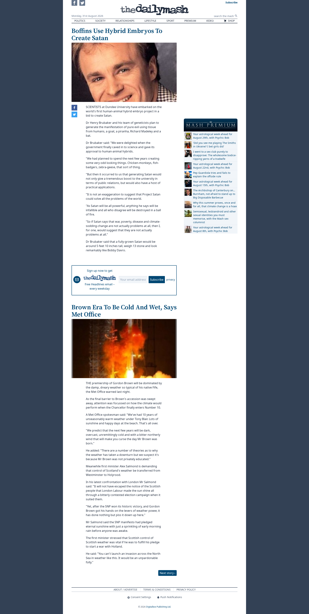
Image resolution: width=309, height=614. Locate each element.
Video (210, 20)
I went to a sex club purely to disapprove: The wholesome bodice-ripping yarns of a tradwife (214, 155)
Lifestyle (150, 20)
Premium (190, 20)
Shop (231, 20)
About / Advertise (125, 589)
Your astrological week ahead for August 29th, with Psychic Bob (212, 135)
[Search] (236, 16)
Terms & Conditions (157, 589)
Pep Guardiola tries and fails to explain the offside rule (211, 174)
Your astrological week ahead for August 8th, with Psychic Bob (212, 229)
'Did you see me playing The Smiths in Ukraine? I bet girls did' (214, 144)
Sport (170, 20)
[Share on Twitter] (74, 114)
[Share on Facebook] (74, 108)
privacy (170, 279)
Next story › (167, 573)
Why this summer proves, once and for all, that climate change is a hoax (215, 204)
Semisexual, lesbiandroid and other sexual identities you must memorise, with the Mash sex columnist (214, 217)
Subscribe (156, 280)
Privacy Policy (186, 589)
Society (100, 20)
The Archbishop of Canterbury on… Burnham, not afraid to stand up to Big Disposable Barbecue (214, 194)
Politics (79, 20)
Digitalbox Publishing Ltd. (158, 606)
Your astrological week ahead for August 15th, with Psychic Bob (212, 183)
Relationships (125, 20)
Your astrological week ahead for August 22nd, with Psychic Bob (212, 165)
